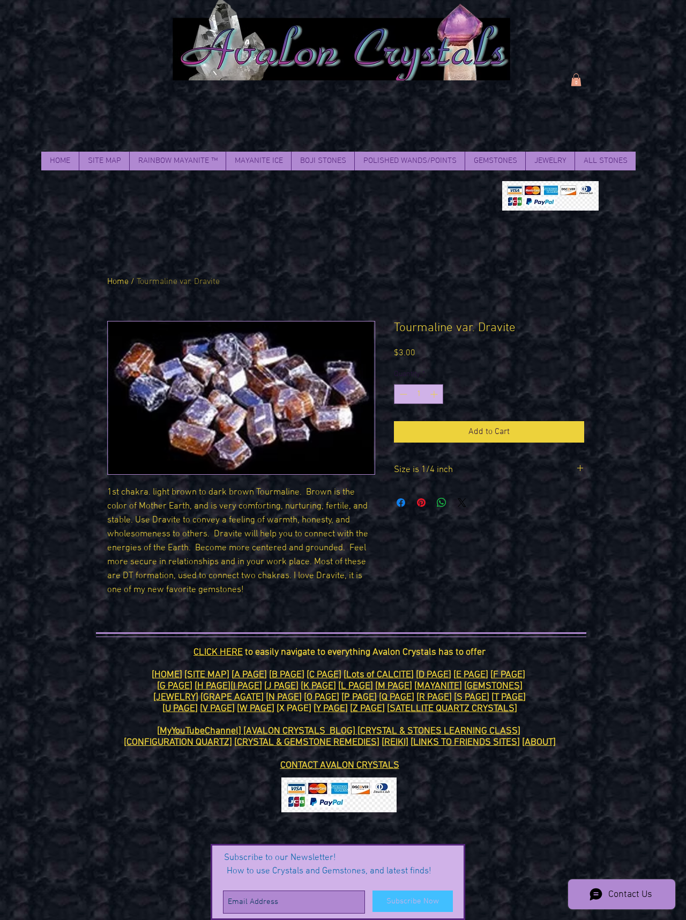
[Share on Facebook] (400, 502)
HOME (167, 674)
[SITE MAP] (206, 674)
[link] (576, 79)
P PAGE (359, 697)
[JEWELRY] (175, 697)
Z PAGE (367, 708)
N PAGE (284, 697)
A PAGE (249, 674)
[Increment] (435, 394)
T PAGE (508, 697)
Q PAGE (397, 697)
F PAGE (508, 674)
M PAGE (393, 686)
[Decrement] (402, 394)
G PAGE (175, 686)
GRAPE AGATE (232, 697)
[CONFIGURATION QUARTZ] (178, 742)
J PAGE (281, 686)
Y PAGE (330, 708)
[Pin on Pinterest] (421, 502)
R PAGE (434, 697)
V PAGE (217, 708)
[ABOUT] (539, 742)
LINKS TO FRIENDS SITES (465, 742)
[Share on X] (462, 502)
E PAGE (471, 674)
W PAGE (256, 708)
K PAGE (318, 686)
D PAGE (434, 674)
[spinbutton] (418, 394)
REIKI (395, 742)
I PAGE (246, 686)
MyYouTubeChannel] (201, 731)
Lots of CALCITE (378, 674)
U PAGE (180, 708)
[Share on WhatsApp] (441, 502)
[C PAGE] (324, 674)
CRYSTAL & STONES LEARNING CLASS (439, 731)
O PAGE (322, 697)
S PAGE (472, 697)
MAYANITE (438, 686)
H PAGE (212, 686)
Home (118, 281)
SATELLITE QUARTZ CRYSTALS (452, 708)
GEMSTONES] (495, 686)
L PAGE (355, 686)
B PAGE (287, 674)
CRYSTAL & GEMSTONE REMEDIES (307, 742)
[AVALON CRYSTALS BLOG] (300, 731)
